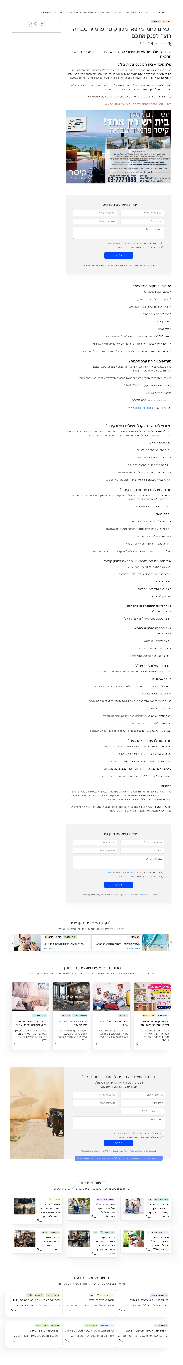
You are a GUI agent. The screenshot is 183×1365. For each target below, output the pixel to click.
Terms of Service (145, 265)
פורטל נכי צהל (160, 12)
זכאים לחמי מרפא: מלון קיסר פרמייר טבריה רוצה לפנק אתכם (69, 12)
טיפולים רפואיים (143, 12)
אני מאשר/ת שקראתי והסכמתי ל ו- (134, 243)
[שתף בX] (42, 24)
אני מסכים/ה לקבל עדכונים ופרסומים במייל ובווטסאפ (139, 247)
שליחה (119, 255)
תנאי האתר (129, 243)
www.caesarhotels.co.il (141, 407)
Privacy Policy (129, 265)
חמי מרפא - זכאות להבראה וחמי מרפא (117, 12)
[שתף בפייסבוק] (30, 24)
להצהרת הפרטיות (115, 243)
